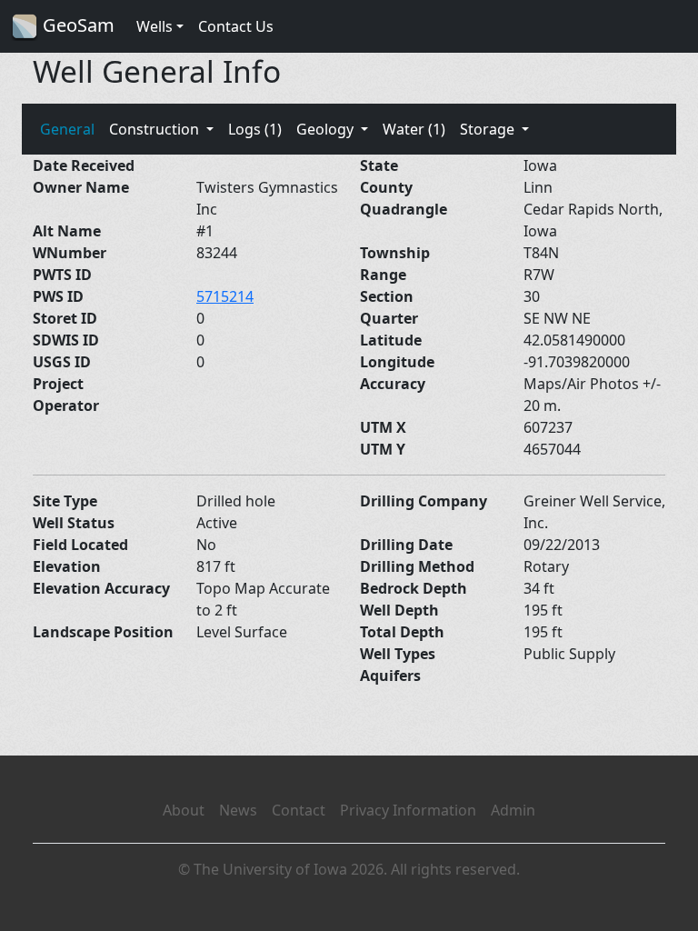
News (238, 810)
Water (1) (414, 129)
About (183, 810)
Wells (154, 26)
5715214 (225, 296)
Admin (513, 810)
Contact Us (236, 26)
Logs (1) (255, 129)
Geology (326, 129)
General (67, 129)
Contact (298, 810)
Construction (156, 129)
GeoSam (76, 25)
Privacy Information (408, 810)
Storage (489, 129)
